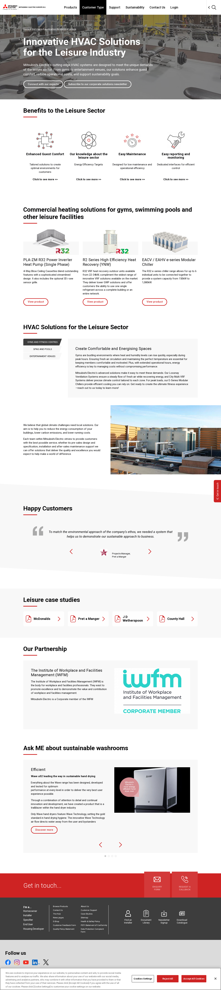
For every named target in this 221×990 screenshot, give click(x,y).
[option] (110, 539)
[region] (110, 979)
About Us (85, 906)
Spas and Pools (42, 349)
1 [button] (105, 856)
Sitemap (84, 918)
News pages (58, 918)
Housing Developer (33, 928)
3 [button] (112, 856)
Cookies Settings (143, 978)
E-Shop (56, 921)
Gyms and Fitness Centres (42, 342)
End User (28, 924)
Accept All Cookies (193, 978)
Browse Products (60, 906)
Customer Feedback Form (64, 925)
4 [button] (116, 856)
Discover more (44, 829)
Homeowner (30, 911)
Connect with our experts (43, 84)
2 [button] (109, 856)
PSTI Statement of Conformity (94, 925)
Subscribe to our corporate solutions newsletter (97, 84)
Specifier (28, 919)
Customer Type (93, 7)
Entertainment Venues (42, 356)
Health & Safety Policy (90, 921)
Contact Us (157, 7)
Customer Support (89, 910)
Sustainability (135, 7)
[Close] (215, 978)
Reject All (167, 978)
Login (174, 7)
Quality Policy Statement (63, 929)
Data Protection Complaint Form (92, 930)
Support (114, 7)
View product (36, 301)
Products (70, 7)
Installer (27, 915)
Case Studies (87, 914)
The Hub (57, 914)
